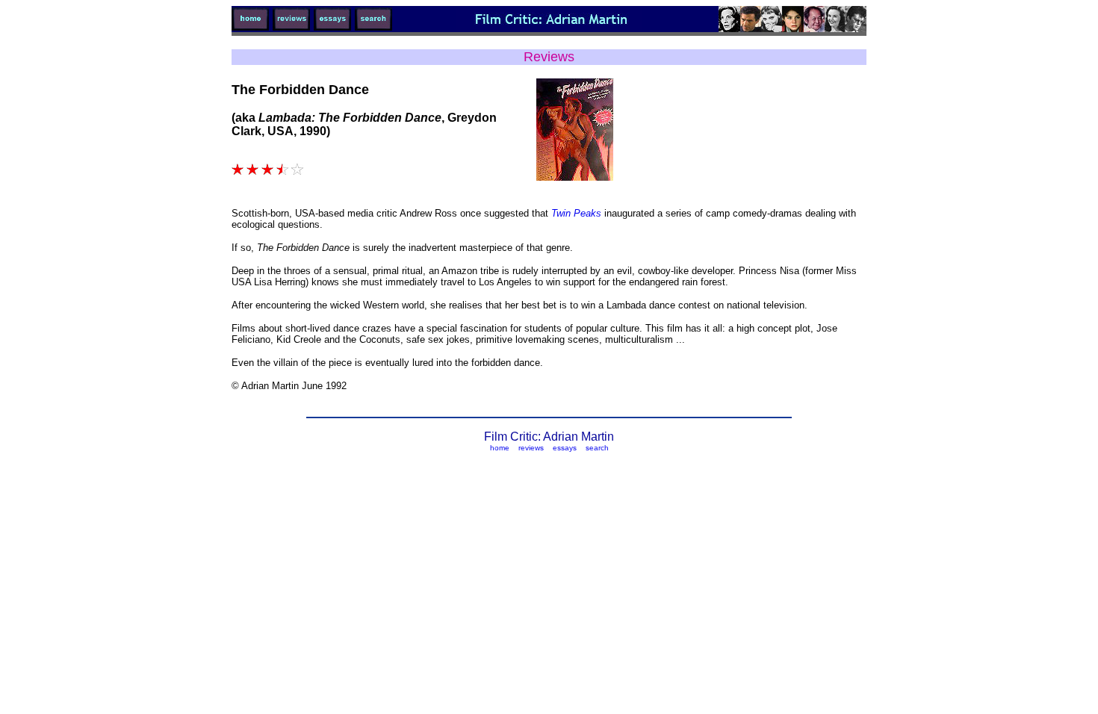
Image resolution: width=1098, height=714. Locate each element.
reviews (531, 448)
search (597, 448)
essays (565, 448)
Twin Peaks (577, 213)
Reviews (549, 56)
